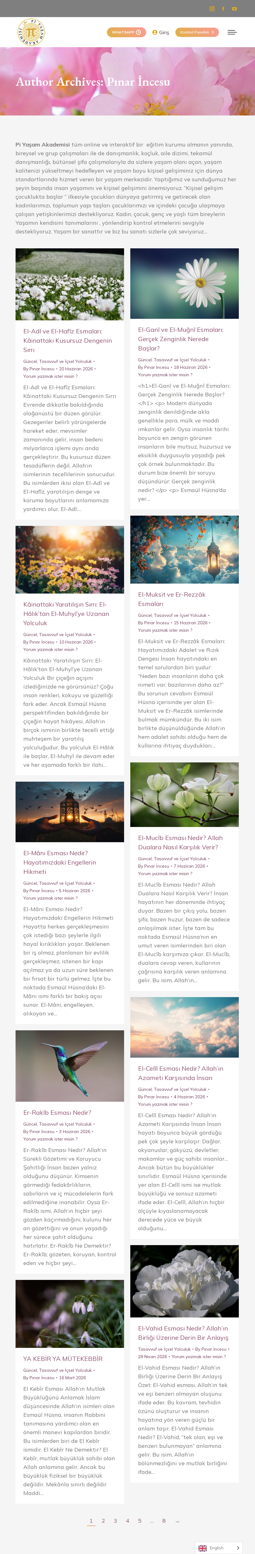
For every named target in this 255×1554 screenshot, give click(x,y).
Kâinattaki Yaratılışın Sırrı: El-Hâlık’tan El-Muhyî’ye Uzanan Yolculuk (66, 613)
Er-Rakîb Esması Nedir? (57, 1112)
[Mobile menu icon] (232, 32)
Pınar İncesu (138, 81)
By (38, 369)
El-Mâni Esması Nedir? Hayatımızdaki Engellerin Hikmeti (59, 862)
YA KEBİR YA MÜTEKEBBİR (63, 1358)
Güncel (30, 361)
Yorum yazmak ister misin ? (50, 376)
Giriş (164, 32)
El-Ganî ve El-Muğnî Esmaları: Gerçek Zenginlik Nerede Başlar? (180, 339)
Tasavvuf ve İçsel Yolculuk (65, 361)
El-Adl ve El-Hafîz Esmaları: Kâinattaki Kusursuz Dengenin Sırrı (67, 340)
